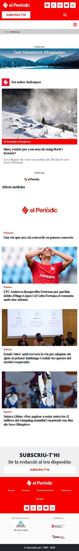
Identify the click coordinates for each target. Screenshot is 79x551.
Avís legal (39, 499)
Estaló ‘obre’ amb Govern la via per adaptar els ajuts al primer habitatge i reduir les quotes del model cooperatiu (37, 358)
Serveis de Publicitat (45, 490)
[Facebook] (47, 5)
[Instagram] (60, 5)
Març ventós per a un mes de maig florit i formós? (33, 151)
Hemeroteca (66, 490)
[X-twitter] (53, 5)
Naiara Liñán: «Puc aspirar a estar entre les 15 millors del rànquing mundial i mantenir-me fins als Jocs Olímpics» (38, 420)
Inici (6, 31)
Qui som (11, 490)
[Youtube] (66, 5)
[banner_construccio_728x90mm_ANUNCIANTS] (39, 183)
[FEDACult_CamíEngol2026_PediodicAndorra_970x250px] (39, 68)
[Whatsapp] (73, 5)
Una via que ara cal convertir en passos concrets (38, 237)
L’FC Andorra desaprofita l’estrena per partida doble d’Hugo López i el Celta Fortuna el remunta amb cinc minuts (38, 295)
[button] (65, 15)
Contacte (26, 490)
